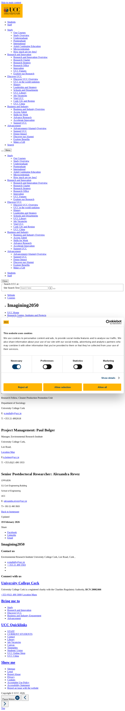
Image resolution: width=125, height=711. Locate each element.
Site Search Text (12, 287)
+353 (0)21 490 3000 (11, 594)
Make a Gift (19, 142)
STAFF (11, 631)
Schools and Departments (25, 90)
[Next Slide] (5, 704)
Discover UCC (14, 613)
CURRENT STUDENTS (19, 634)
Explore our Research (23, 73)
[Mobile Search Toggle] (2, 150)
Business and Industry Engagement (24, 615)
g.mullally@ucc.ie (12, 413)
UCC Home (13, 312)
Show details (108, 378)
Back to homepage (10, 511)
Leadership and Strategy (25, 87)
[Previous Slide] (25, 698)
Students (11, 22)
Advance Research (22, 117)
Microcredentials (21, 49)
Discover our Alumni (23, 136)
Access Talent (20, 112)
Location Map (8, 452)
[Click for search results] (54, 288)
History (17, 84)
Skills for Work (20, 114)
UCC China (19, 103)
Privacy (11, 677)
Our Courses (19, 32)
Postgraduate (19, 41)
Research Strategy (22, 62)
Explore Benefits (21, 139)
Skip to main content (11, 2)
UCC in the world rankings (26, 82)
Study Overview (21, 35)
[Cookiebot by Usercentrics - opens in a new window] (108, 322)
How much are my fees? (25, 51)
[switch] (47, 366)
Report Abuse (14, 674)
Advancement (14, 618)
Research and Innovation (19, 610)
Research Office (21, 65)
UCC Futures (19, 71)
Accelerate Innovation (24, 120)
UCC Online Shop (16, 653)
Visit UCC (18, 98)
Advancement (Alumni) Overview (29, 128)
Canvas (10, 645)
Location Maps (29, 594)
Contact (11, 636)
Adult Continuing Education (27, 46)
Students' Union (15, 650)
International (19, 43)
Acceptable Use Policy (18, 682)
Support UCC (20, 123)
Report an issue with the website (22, 688)
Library (10, 639)
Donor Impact (20, 134)
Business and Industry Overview (29, 109)
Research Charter (21, 60)
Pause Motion (8, 699)
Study (10, 607)
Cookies (11, 679)
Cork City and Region (24, 101)
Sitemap (11, 669)
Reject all (23, 387)
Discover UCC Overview (25, 79)
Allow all (102, 387)
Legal (10, 671)
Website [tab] (11, 295)
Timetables (12, 647)
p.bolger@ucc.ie (11, 457)
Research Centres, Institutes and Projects (26, 315)
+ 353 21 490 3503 (16, 565)
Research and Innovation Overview (30, 57)
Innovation (18, 68)
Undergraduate (20, 38)
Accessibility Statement (18, 685)
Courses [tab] (11, 298)
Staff (9, 24)
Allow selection (62, 387)
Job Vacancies (20, 95)
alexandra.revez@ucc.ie (15, 501)
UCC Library (19, 92)
